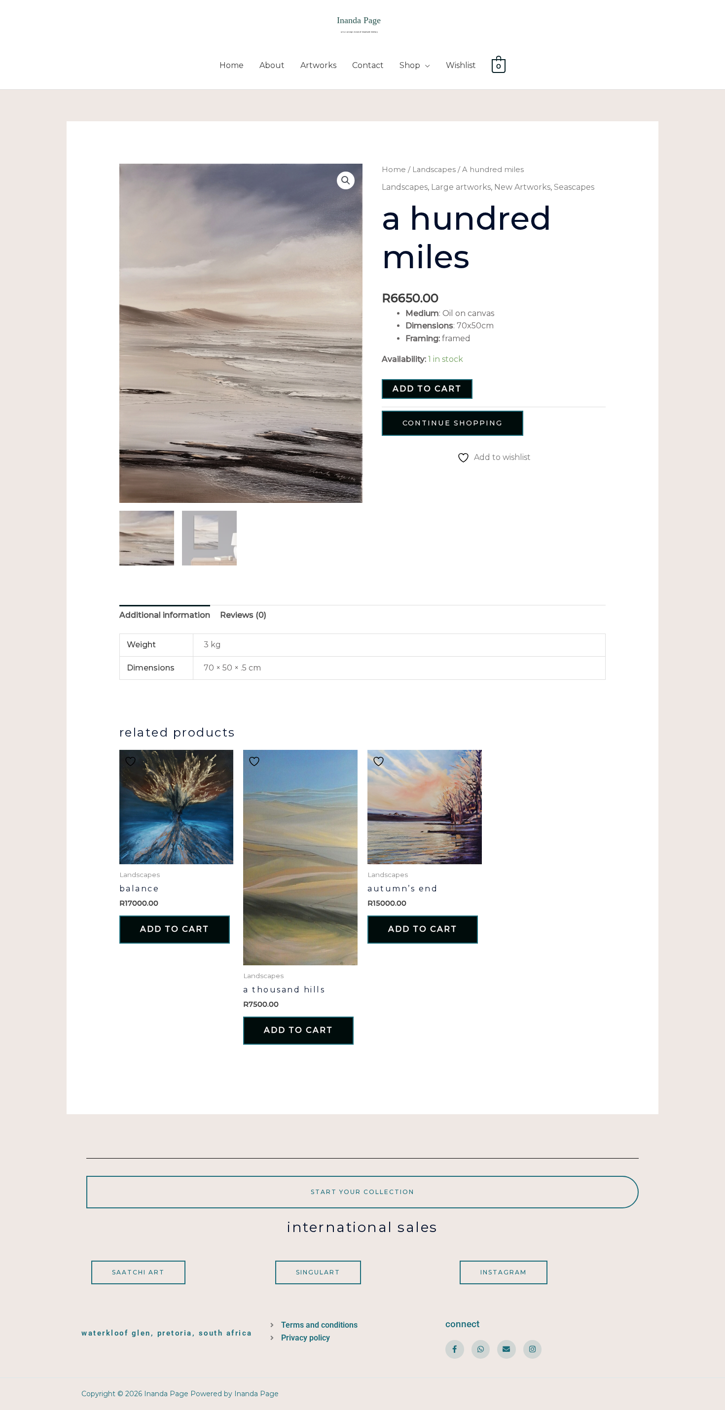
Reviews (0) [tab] (243, 615)
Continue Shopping (452, 423)
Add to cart (427, 388)
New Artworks (522, 187)
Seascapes (574, 187)
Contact (368, 65)
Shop (409, 65)
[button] (346, 180)
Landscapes (434, 169)
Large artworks (461, 187)
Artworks (318, 65)
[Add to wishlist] (131, 761)
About (272, 65)
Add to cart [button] (174, 929)
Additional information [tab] (164, 615)
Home (231, 65)
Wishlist (461, 65)
